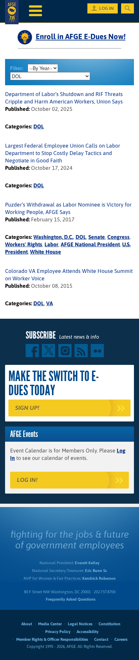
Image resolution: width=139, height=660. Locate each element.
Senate (96, 237)
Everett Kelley (87, 563)
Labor (51, 244)
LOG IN (106, 8)
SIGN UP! (27, 407)
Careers (121, 639)
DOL (38, 126)
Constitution (109, 624)
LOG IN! (27, 479)
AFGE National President (90, 244)
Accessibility (88, 631)
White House (45, 252)
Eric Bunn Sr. (96, 570)
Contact (101, 639)
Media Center (50, 624)
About (26, 624)
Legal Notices (80, 624)
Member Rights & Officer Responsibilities (52, 639)
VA (49, 303)
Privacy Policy (58, 631)
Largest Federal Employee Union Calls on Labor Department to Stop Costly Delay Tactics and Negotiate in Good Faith (62, 153)
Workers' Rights (23, 244)
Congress (118, 237)
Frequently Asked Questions (70, 599)
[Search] (127, 8)
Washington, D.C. (53, 237)
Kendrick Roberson (99, 578)
